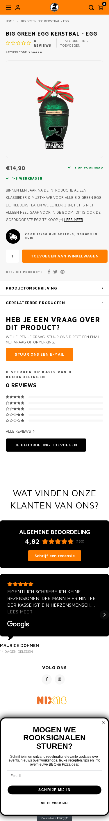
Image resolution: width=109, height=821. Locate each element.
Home (10, 21)
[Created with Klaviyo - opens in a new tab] (54, 818)
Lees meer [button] (19, 611)
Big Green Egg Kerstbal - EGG (45, 21)
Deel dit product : (24, 271)
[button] (4, 615)
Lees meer (73, 219)
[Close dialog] (103, 723)
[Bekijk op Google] (18, 624)
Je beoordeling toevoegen (74, 43)
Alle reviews (18, 431)
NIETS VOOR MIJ (54, 803)
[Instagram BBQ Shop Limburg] (60, 679)
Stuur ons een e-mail (39, 354)
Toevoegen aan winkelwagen (65, 256)
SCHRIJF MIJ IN (54, 790)
